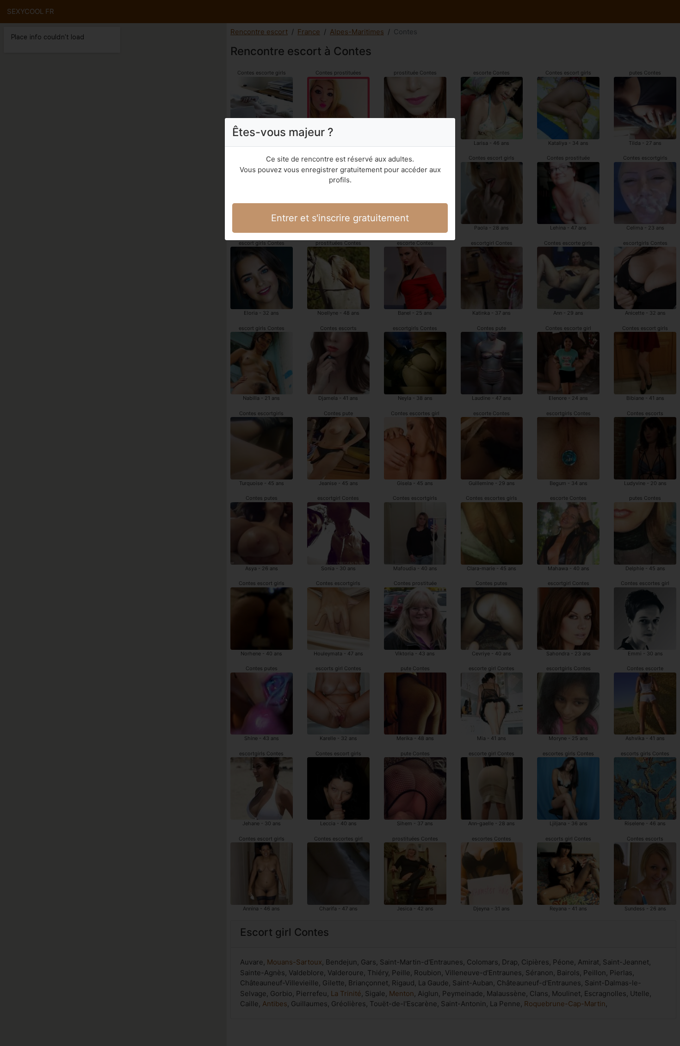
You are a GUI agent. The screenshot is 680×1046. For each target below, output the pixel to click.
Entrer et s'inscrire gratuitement (340, 218)
